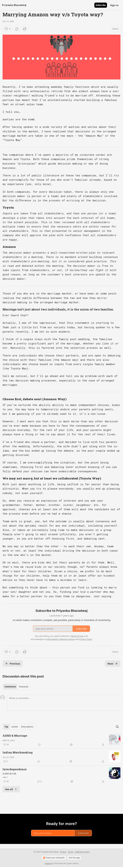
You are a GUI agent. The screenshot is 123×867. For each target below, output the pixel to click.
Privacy (63, 851)
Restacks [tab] (23, 686)
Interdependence (15, 769)
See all (9, 789)
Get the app (74, 857)
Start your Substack (55, 857)
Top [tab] (6, 726)
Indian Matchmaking (18, 752)
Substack (49, 863)
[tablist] (16, 686)
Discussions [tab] (27, 726)
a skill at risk (9, 773)
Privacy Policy (85, 639)
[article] (61, 740)
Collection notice (82, 851)
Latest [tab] (14, 726)
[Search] (117, 726)
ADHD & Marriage (15, 735)
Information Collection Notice (60, 639)
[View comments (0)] (17, 29)
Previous (15, 663)
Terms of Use (77, 636)
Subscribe (101, 5)
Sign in (114, 5)
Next (110, 663)
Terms (70, 851)
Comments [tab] (10, 686)
